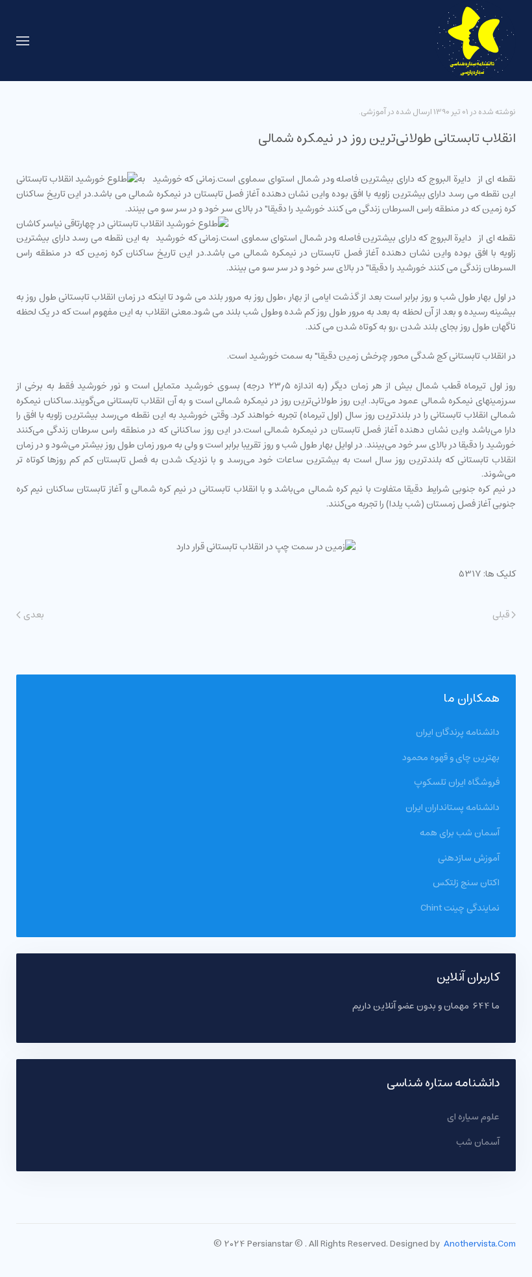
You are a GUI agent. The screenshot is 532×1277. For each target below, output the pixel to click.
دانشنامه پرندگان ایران (458, 732)
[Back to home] (475, 40)
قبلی (500, 615)
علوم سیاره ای (473, 1117)
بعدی (33, 615)
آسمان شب (478, 1142)
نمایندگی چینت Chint (460, 908)
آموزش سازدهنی (469, 858)
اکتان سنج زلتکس (466, 882)
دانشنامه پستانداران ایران (452, 807)
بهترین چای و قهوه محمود (451, 757)
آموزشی (373, 112)
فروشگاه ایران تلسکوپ (457, 782)
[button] (22, 41)
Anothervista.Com (480, 1244)
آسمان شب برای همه (460, 833)
